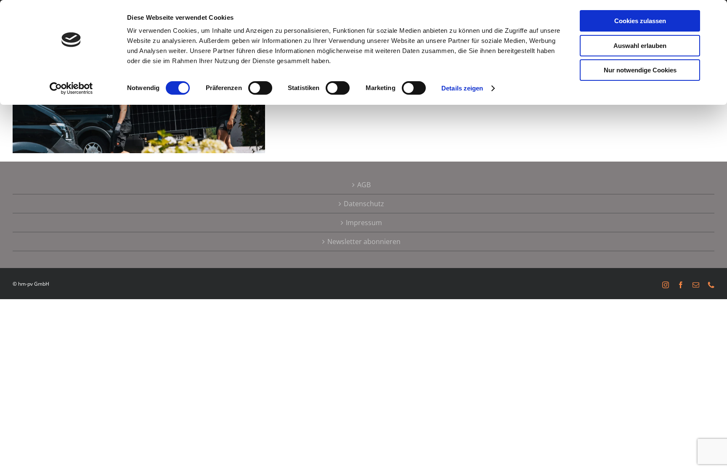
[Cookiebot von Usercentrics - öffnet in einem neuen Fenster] (71, 88)
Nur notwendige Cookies (640, 70)
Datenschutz (364, 203)
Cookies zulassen (640, 20)
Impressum (364, 222)
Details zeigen (462, 88)
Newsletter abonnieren (364, 241)
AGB (364, 184)
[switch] (260, 88)
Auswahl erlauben (639, 45)
